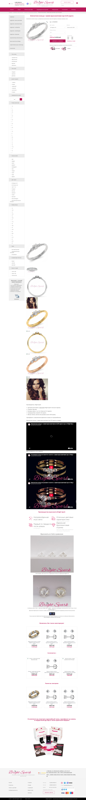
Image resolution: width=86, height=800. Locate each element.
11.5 (12, 146)
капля (13, 172)
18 (12, 223)
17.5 (12, 221)
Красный (13, 196)
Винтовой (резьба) (15, 249)
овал (13, 168)
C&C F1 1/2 (14, 187)
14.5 (12, 210)
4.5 (12, 119)
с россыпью (14, 90)
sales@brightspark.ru (19, 3)
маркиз (13, 176)
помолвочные (14, 57)
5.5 (12, 123)
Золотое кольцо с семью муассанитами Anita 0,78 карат (69, 672)
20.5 (12, 233)
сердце (13, 170)
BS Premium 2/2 (15, 185)
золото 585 (14, 271)
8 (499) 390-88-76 (18, 2)
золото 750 (14, 273)
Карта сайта (27, 798)
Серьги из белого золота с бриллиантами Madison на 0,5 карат (69, 642)
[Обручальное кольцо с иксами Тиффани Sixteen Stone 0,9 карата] (34, 634)
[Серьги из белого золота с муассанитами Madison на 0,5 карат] (52, 634)
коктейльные (14, 61)
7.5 (12, 131)
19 (12, 227)
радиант (13, 165)
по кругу (13, 92)
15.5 (12, 214)
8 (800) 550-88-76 (53, 785)
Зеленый (13, 192)
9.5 (12, 137)
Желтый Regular (15, 198)
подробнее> (16, 299)
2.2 (12, 110)
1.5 (12, 106)
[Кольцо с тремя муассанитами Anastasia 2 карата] (34, 664)
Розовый (13, 189)
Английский (14, 254)
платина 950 (14, 275)
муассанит (42, 407)
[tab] (17, 54)
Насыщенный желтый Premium (15, 201)
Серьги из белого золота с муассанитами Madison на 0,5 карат (52, 642)
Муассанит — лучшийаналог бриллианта (16, 281)
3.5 (12, 115)
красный (13, 265)
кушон (13, 163)
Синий (13, 194)
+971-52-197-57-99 (52, 787)
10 (12, 139)
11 (12, 141)
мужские (13, 63)
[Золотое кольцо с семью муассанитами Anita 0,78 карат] (69, 664)
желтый (13, 263)
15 (12, 150)
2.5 (12, 112)
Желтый (13, 190)
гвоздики (13, 71)
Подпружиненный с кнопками (15, 252)
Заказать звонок (67, 2)
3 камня (13, 84)
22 (12, 239)
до (14, 99)
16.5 (12, 217)
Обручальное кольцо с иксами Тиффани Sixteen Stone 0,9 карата (34, 642)
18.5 (12, 225)
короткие (13, 73)
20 (12, 231)
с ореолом (14, 88)
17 (12, 148)
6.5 (12, 127)
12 (12, 142)
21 (12, 235)
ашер (13, 174)
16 (12, 215)
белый (13, 261)
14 (12, 144)
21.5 (12, 237)
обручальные (14, 59)
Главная (10, 12)
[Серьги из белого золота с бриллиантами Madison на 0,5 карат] (69, 634)
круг (12, 159)
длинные (13, 75)
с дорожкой (14, 86)
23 (12, 243)
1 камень (13, 82)
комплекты (14, 65)
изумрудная (14, 166)
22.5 (12, 241)
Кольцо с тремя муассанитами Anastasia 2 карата (34, 672)
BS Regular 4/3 (14, 183)
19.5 (12, 229)
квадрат (13, 161)
